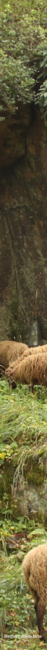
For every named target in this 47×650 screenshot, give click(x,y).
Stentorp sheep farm (23, 636)
